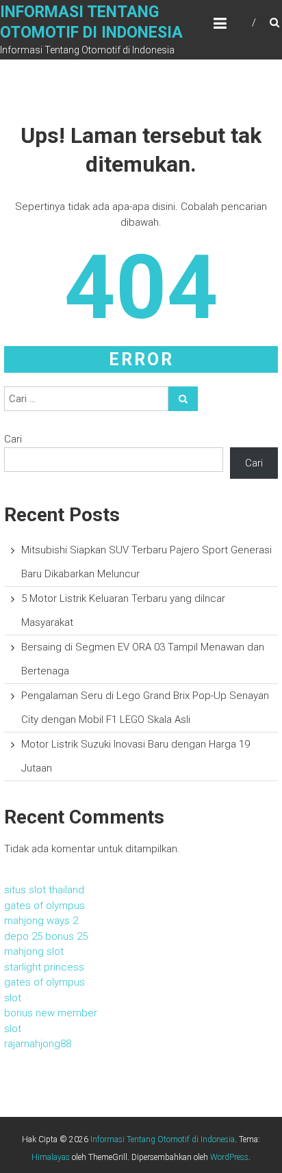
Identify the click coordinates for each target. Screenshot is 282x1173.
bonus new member (50, 1013)
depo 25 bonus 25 (46, 936)
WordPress (229, 1157)
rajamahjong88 (37, 1044)
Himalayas (50, 1157)
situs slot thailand (44, 890)
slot (12, 998)
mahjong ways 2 (41, 920)
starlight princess (44, 967)
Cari (13, 439)
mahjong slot (34, 951)
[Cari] (183, 398)
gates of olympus (44, 905)
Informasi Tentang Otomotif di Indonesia (162, 1139)
